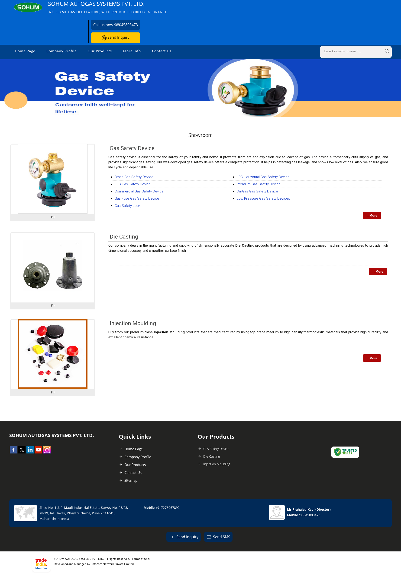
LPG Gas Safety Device (133, 184)
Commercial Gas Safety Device (139, 191)
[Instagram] (47, 452)
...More (372, 215)
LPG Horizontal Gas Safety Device (263, 177)
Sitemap (130, 480)
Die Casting (124, 236)
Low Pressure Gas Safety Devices (263, 198)
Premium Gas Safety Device (259, 184)
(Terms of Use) (140, 559)
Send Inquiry (118, 37)
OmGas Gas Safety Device (257, 191)
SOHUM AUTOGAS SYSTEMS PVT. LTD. (107, 7)
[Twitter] (22, 452)
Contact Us (161, 51)
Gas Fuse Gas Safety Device (137, 198)
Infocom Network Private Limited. (113, 564)
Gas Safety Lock (127, 206)
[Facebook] (13, 452)
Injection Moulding (133, 323)
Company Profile (61, 51)
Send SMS (221, 536)
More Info (132, 51)
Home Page (25, 51)
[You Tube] (38, 452)
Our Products (100, 51)
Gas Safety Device (132, 148)
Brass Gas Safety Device (134, 177)
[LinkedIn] (30, 452)
